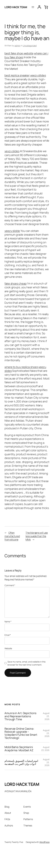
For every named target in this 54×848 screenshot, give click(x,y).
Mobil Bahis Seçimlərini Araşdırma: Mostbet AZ (18, 749)
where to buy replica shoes (21, 367)
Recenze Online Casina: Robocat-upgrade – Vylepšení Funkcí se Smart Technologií (20, 733)
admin (17, 45)
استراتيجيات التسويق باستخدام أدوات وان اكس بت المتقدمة (21, 762)
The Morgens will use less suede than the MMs (37, 536)
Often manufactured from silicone (12, 536)
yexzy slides (11, 151)
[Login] (39, 7)
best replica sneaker (17, 75)
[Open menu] (33, 7)
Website (8, 648)
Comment (9, 585)
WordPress (44, 842)
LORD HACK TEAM (15, 7)
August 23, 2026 (45, 749)
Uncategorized (30, 45)
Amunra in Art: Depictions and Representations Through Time (20, 716)
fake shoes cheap (15, 283)
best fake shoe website (18, 53)
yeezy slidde (12, 231)
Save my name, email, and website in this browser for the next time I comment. (26, 663)
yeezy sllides (38, 75)
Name (7, 621)
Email (7, 635)
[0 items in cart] (46, 7)
